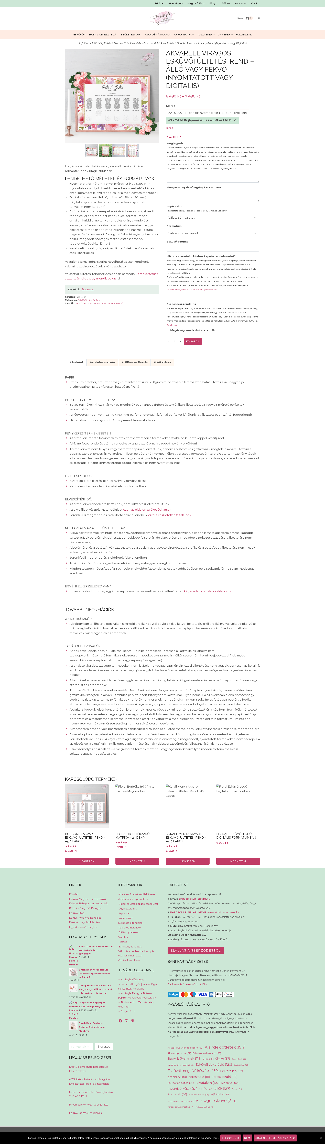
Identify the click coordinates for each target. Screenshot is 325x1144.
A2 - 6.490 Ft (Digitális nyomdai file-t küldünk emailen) (207, 112)
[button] (91, 150)
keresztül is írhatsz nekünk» (204, 912)
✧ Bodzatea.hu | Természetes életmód (136, 1004)
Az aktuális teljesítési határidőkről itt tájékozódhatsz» (193, 289)
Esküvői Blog (76, 913)
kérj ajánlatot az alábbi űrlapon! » (207, 591)
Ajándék (174, 1048)
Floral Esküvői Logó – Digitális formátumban (236, 835)
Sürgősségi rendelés (213, 314)
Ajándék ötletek (225, 1047)
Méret (170, 106)
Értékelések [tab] (162, 362)
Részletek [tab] (77, 362)
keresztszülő (224, 1077)
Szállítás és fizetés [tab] (134, 362)
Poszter (237, 1089)
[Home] (79, 43)
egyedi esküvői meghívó (181, 1065)
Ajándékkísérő (192, 1047)
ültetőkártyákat (146, 274)
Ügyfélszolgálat (127, 908)
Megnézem (87, 861)
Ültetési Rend (94, 300)
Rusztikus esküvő (199, 1094)
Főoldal (159, 3)
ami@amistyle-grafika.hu (194, 898)
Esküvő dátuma (177, 241)
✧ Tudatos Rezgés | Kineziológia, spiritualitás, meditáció (137, 986)
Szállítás (123, 937)
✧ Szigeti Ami (126, 1011)
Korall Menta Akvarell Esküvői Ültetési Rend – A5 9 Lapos (186, 837)
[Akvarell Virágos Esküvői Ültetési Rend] (112, 96)
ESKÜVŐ (82, 300)
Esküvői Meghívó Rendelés (85, 917)
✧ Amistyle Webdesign (132, 979)
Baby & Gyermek (184, 1058)
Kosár (254, 3)
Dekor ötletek (239, 1059)
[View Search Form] (257, 18)
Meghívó (230, 1082)
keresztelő (199, 1077)
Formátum (174, 226)
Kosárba (193, 341)
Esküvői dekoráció (83, 303)
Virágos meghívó (204, 1107)
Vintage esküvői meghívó (181, 1107)
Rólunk (226, 3)
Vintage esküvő (115, 303)
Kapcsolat (241, 3)
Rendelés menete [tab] (102, 362)
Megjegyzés (213, 156)
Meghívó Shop (196, 3)
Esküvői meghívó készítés (84, 922)
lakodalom (208, 1082)
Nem (247, 1138)
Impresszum (125, 918)
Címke (222, 1058)
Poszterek (177, 1094)
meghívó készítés (185, 1089)
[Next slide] (137, 150)
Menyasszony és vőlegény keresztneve (194, 187)
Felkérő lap (231, 1071)
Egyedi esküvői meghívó (83, 927)
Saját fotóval (219, 1094)
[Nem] (320, 1138)
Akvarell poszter (179, 1053)
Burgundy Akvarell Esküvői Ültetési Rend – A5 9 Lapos (85, 837)
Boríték (208, 1059)
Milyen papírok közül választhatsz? (89, 1104)
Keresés (104, 1047)
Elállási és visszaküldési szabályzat (138, 903)
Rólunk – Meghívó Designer (85, 908)
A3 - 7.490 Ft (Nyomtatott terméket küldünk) (202, 120)
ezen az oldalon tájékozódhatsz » (147, 509)
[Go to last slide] (87, 150)
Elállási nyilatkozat (128, 932)
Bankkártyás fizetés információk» (187, 984)
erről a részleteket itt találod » (169, 515)
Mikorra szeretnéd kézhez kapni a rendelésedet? (212, 273)
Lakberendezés (181, 1082)
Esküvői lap (241, 1065)
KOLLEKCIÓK (244, 34)
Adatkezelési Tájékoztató (133, 899)
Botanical (88, 289)
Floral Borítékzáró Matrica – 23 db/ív (132, 835)
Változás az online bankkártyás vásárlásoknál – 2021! (136, 953)
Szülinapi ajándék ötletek (181, 1101)
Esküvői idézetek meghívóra (86, 1112)
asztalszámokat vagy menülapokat (90, 278)
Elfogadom (230, 1138)
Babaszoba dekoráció (206, 1053)
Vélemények (175, 3)
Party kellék (100, 303)
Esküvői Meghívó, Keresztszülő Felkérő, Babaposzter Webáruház (88, 901)
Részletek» (172, 325)
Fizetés (122, 941)
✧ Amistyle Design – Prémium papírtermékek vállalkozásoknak (137, 995)
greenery (177, 1077)
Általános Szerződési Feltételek (136, 894)
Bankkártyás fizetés (130, 946)
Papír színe (197, 208)
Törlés (169, 127)
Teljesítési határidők (129, 927)
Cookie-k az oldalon (129, 960)
